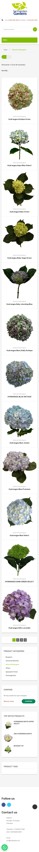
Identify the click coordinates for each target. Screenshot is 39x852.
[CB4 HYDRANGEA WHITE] (8, 737)
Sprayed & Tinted (11, 672)
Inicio (5, 50)
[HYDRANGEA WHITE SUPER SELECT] (8, 725)
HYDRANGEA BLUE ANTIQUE (19, 397)
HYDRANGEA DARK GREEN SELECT (19, 582)
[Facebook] (4, 805)
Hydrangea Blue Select (19, 535)
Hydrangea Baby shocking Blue (19, 304)
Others (8, 668)
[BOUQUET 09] (8, 749)
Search (35, 29)
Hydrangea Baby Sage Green (19, 258)
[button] (4, 847)
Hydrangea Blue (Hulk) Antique (20, 350)
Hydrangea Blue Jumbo (19, 443)
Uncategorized (11, 675)
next (25, 640)
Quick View (25, 96)
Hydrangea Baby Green (19, 212)
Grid (4, 57)
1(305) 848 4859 (13, 20)
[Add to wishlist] (15, 96)
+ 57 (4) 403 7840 (31, 20)
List (9, 57)
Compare (20, 96)
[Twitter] (9, 805)
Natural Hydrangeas (19, 116)
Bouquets (9, 657)
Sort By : (5, 71)
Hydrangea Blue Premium (19, 489)
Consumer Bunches (12, 661)
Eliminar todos (9, 701)
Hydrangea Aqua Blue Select (19, 165)
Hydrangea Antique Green (19, 119)
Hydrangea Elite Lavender (20, 628)
